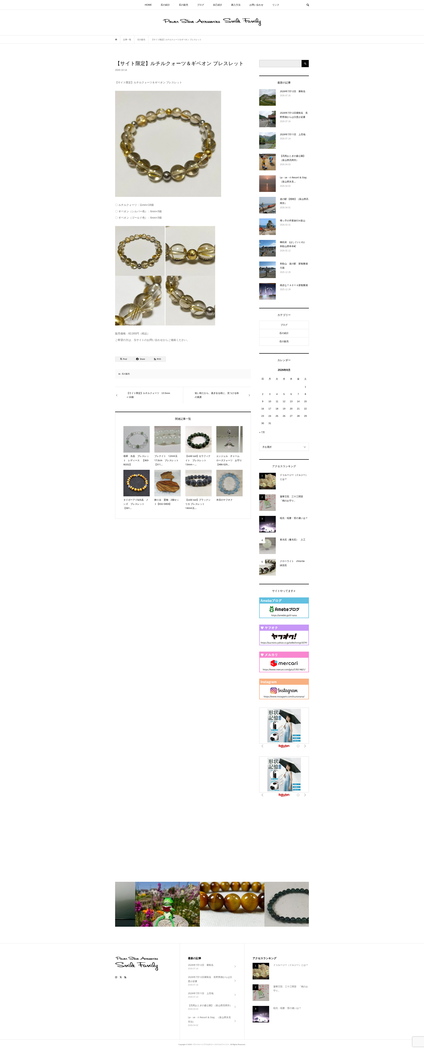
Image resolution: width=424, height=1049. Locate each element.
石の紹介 (165, 4)
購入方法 (235, 4)
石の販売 (183, 4)
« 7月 (262, 432)
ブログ (200, 4)
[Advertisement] (284, 833)
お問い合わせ (256, 4)
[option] (147, 904)
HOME (148, 4)
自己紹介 (217, 4)
